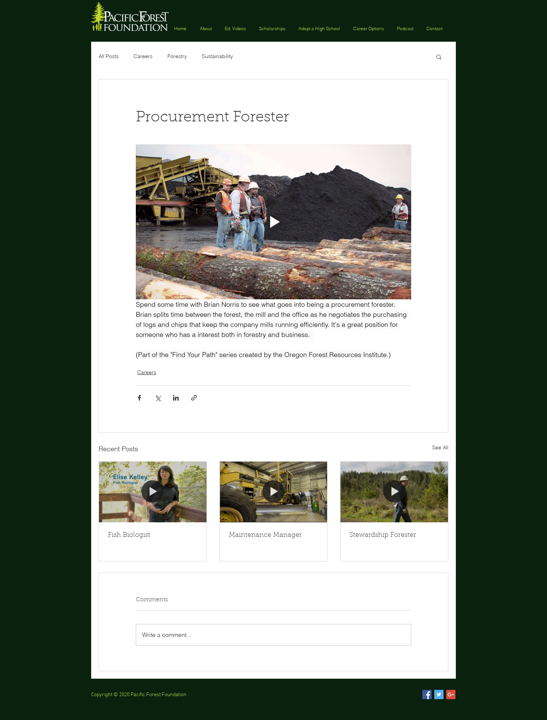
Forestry (177, 56)
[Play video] (273, 221)
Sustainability (217, 56)
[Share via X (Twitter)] (157, 397)
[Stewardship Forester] (394, 492)
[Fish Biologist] (153, 492)
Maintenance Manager (265, 535)
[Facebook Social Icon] (427, 694)
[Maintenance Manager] (273, 492)
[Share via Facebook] (139, 397)
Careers (143, 56)
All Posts (109, 56)
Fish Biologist (129, 535)
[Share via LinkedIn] (175, 397)
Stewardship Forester (382, 535)
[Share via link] (194, 397)
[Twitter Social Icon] (439, 694)
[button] (273, 28)
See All (440, 447)
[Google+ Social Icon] (450, 694)
